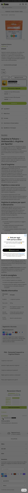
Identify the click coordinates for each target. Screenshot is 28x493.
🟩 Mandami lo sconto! (14, 250)
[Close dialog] (25, 235)
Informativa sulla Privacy (21, 253)
